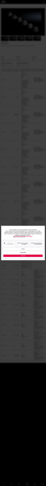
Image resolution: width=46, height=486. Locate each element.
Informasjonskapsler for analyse (24, 244)
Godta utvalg (23, 252)
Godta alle (23, 255)
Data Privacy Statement (19, 236)
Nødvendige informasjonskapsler (10, 244)
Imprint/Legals (29, 236)
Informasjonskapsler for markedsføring (37, 244)
